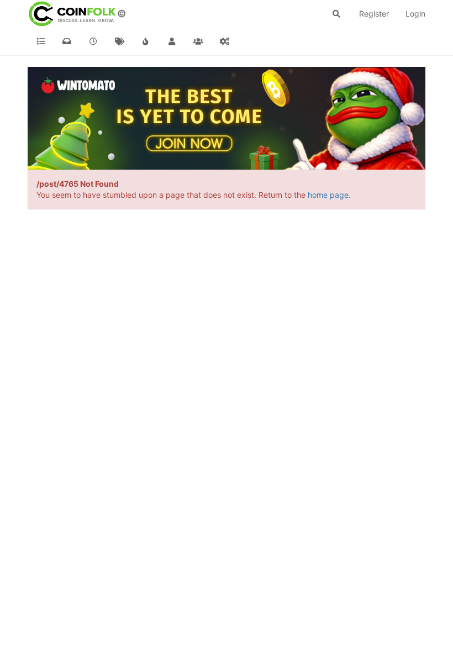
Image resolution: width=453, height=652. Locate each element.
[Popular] (146, 41)
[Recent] (93, 41)
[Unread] (67, 41)
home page (328, 194)
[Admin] (225, 41)
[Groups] (198, 41)
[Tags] (120, 41)
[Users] (172, 41)
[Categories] (41, 41)
